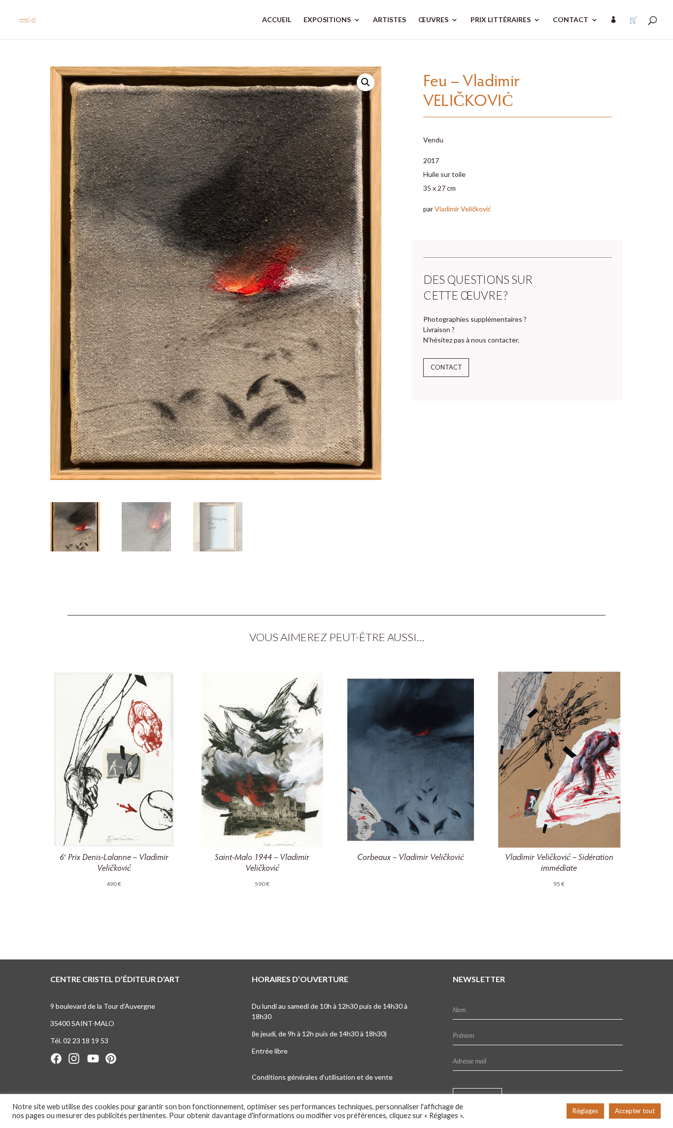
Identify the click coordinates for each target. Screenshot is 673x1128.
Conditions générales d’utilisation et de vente (322, 1077)
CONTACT (570, 20)
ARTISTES (389, 20)
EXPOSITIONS (327, 20)
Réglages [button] (585, 1111)
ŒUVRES (433, 20)
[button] (365, 82)
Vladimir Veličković (463, 209)
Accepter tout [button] (635, 1111)
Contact (446, 367)
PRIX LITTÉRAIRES (501, 20)
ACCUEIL (276, 20)
